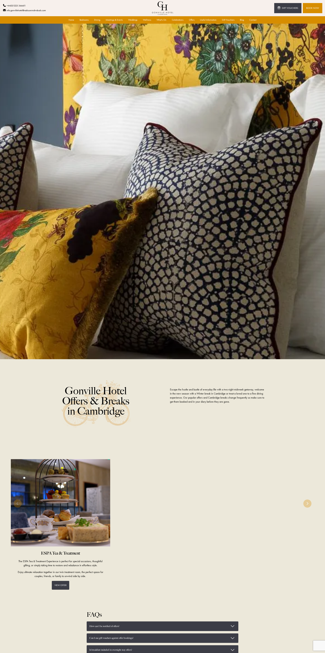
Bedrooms (84, 19)
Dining (97, 19)
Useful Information (208, 19)
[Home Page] (162, 8)
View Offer (61, 585)
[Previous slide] (18, 504)
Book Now (312, 8)
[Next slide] (307, 504)
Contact (252, 19)
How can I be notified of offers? (163, 625)
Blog (242, 19)
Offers (191, 19)
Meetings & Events (114, 19)
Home (71, 19)
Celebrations (177, 19)
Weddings (132, 19)
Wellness (147, 19)
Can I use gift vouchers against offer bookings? (163, 637)
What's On (161, 19)
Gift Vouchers (290, 8)
